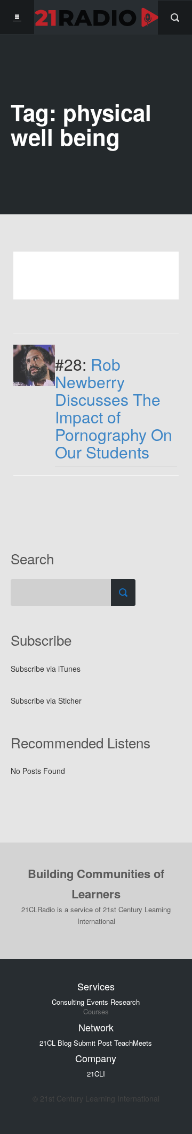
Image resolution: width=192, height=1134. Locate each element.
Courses (96, 1011)
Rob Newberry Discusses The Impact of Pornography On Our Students (113, 408)
